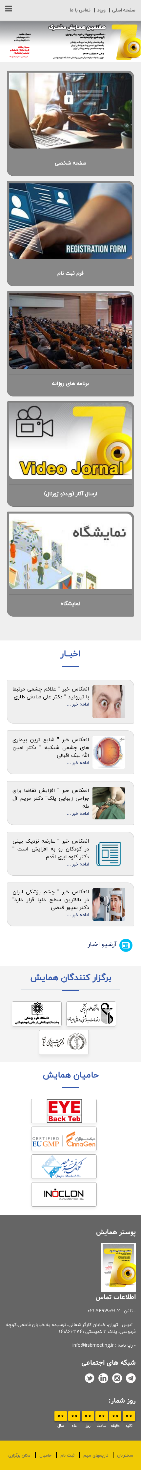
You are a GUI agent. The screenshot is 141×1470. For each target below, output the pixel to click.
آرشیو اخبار (102, 944)
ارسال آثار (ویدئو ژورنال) (70, 494)
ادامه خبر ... (78, 704)
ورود (101, 10)
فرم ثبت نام (70, 273)
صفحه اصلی (123, 10)
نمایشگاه (70, 603)
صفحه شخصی (70, 163)
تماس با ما (80, 10)
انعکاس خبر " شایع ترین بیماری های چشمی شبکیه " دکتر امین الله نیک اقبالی (50, 747)
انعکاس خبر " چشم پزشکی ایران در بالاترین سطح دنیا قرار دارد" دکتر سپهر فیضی (50, 899)
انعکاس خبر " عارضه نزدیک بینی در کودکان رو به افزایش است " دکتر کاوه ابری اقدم (50, 849)
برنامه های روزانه (70, 383)
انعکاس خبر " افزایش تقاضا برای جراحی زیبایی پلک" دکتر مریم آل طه (50, 798)
